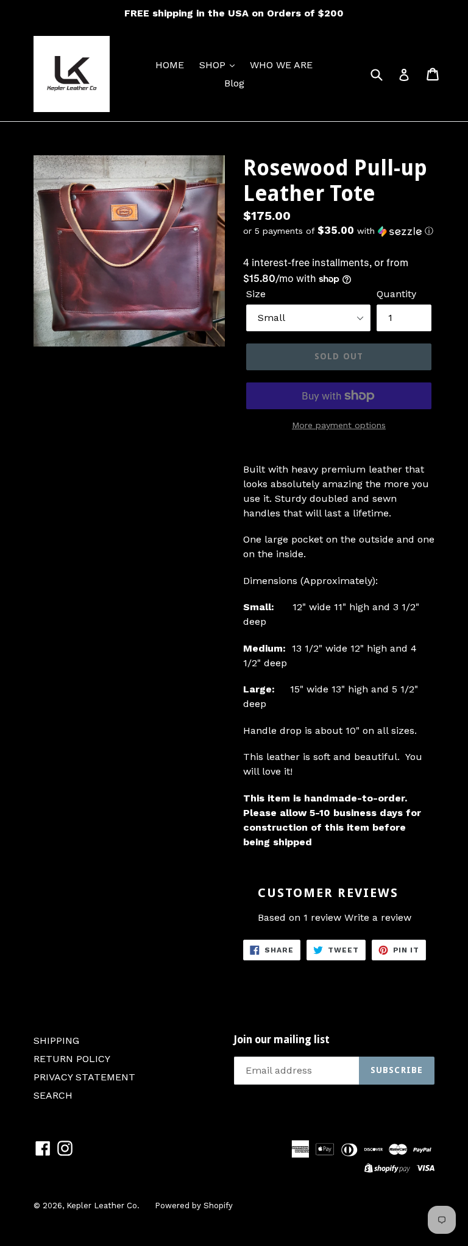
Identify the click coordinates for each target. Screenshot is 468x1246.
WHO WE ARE (281, 65)
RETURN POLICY (72, 1059)
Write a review (377, 917)
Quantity (396, 294)
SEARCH (53, 1095)
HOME (169, 65)
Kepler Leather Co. (103, 1205)
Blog (234, 83)
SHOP (214, 65)
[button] (338, 231)
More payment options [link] (339, 425)
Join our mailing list (282, 1039)
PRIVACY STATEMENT (84, 1077)
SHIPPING (56, 1040)
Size (256, 294)
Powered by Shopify (194, 1205)
